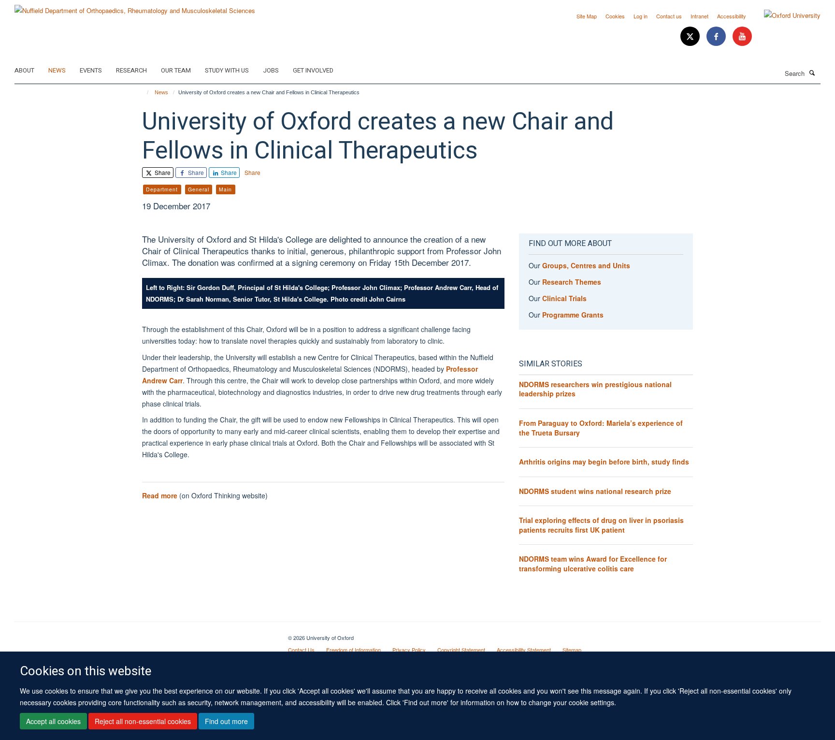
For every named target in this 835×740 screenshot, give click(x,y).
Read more (159, 495)
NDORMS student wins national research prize (595, 491)
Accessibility (731, 16)
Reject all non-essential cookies (143, 721)
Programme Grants (573, 314)
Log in (640, 16)
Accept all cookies (53, 721)
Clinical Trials (564, 298)
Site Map (586, 16)
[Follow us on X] (691, 36)
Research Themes (571, 282)
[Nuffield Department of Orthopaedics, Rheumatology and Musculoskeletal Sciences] (134, 7)
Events (91, 70)
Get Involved (313, 70)
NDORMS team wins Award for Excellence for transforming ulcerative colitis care (593, 563)
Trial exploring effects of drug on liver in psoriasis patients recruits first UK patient (601, 525)
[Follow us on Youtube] (742, 36)
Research (131, 70)
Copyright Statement (461, 649)
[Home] (143, 92)
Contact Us (301, 649)
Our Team (176, 70)
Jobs (271, 70)
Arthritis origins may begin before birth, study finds (604, 461)
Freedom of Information (353, 649)
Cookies (615, 16)
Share (162, 172)
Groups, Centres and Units (586, 265)
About (24, 70)
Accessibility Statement (524, 649)
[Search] (812, 72)
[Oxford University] (785, 15)
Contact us (669, 16)
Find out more (226, 721)
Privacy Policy (409, 649)
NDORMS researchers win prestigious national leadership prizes (595, 389)
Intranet (699, 16)
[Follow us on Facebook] (717, 36)
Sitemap (571, 649)
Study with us (227, 70)
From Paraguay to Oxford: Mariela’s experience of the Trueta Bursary (601, 427)
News (57, 70)
